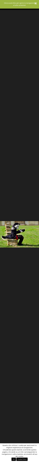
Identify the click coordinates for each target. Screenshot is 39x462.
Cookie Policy (22, 459)
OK (14, 459)
